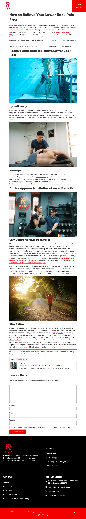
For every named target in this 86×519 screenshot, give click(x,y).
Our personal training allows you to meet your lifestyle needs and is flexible (37, 351)
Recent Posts (22, 360)
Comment (13, 384)
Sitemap (72, 512)
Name (12, 406)
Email (12, 413)
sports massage (21, 184)
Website (12, 420)
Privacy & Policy (64, 512)
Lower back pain (15, 25)
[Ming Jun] (13, 368)
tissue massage (42, 177)
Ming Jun (22, 363)
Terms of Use (53, 512)
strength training (39, 271)
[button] (40, 5)
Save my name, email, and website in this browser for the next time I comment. (40, 427)
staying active (58, 333)
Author (12, 360)
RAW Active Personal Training (49, 365)
